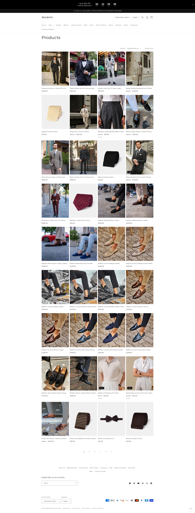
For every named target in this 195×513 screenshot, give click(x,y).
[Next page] (111, 451)
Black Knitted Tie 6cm (106, 177)
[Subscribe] (76, 483)
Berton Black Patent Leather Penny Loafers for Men (139, 131)
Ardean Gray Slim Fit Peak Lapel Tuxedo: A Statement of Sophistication (109, 88)
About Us (62, 468)
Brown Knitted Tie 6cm (134, 438)
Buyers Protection (120, 468)
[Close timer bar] (193, 4)
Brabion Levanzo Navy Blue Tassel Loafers (138, 350)
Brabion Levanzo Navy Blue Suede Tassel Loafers (110, 350)
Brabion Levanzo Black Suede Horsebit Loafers (52, 306)
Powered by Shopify (56, 508)
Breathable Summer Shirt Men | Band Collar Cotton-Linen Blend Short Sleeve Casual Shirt (139, 393)
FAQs (111, 468)
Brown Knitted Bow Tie (106, 438)
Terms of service (86, 508)
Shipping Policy (72, 468)
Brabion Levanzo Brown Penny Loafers (137, 306)
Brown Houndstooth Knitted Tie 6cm (83, 438)
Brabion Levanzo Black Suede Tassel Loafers (83, 306)
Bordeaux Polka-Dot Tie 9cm (80, 220)
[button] (51, 25)
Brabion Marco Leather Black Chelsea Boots (83, 393)
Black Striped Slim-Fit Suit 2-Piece (138, 177)
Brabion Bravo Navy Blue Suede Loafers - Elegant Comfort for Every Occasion (82, 263)
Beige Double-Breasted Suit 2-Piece (139, 88)
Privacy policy (76, 508)
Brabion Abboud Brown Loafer (137, 220)
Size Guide (131, 468)
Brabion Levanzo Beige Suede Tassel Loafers (139, 263)
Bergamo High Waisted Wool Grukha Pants (111, 131)
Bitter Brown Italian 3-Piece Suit (53, 177)
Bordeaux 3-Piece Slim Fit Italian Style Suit (53, 220)
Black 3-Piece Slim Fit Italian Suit (82, 177)
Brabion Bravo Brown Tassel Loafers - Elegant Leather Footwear (55, 263)
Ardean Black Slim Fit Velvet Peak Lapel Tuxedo (82, 88)
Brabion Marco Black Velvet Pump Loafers (54, 393)
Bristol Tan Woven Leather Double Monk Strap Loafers (54, 438)
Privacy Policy (83, 468)
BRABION (48, 508)
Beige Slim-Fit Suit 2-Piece (79, 131)
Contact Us (103, 468)
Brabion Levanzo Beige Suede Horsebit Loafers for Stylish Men (109, 263)
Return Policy (94, 468)
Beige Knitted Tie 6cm (50, 131)
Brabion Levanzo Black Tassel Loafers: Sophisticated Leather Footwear (111, 306)
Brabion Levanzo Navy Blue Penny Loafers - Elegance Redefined (82, 350)
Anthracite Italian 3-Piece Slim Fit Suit (54, 88)
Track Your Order (100, 471)
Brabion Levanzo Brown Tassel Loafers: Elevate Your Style (52, 350)
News (91, 471)
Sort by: (122, 48)
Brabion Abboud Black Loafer (108, 220)
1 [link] (83, 451)
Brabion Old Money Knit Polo (108, 393)
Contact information (97, 508)
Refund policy (66, 508)
